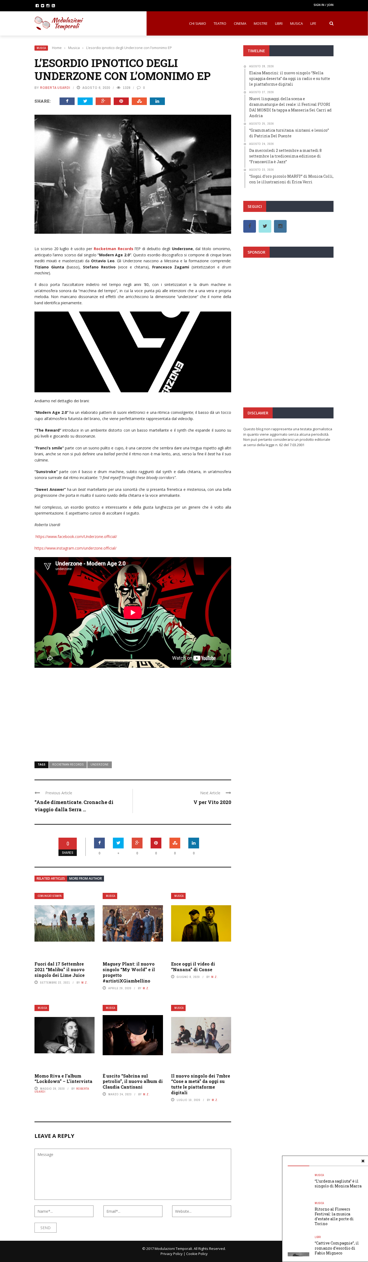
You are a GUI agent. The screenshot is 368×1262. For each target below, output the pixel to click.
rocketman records (68, 764)
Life (313, 23)
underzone (100, 764)
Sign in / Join (324, 5)
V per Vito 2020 (212, 802)
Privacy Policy (172, 1253)
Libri (279, 23)
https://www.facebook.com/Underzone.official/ (76, 536)
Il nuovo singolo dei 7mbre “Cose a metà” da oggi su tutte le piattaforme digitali (200, 1084)
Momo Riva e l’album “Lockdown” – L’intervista (63, 1078)
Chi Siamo (197, 23)
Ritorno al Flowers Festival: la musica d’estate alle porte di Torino (334, 1216)
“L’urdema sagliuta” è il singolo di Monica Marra (338, 1183)
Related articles (51, 878)
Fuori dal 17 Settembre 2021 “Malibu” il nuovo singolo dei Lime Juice (59, 969)
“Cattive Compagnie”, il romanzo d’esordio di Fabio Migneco (337, 1247)
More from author (85, 878)
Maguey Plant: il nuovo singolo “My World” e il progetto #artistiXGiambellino (129, 972)
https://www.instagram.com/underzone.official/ (75, 548)
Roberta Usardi (55, 87)
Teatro (220, 23)
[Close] (363, 1161)
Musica (296, 23)
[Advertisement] (132, 711)
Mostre (261, 23)
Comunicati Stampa (49, 896)
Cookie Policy (197, 1253)
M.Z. (84, 982)
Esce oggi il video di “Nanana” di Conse (193, 966)
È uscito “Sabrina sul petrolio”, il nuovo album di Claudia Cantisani (133, 1081)
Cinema (240, 23)
